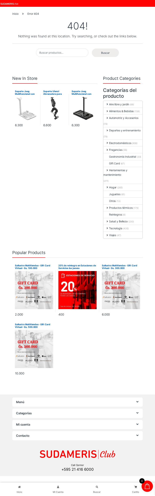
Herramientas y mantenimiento (115, 172)
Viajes (112, 235)
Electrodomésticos (120, 143)
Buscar (105, 52)
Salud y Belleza (118, 221)
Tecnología (115, 228)
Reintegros (115, 214)
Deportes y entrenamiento (125, 130)
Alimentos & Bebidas (121, 111)
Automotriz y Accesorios (123, 117)
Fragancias (115, 149)
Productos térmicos (121, 207)
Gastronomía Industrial (122, 156)
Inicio (15, 13)
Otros (112, 201)
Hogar (112, 187)
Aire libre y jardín (119, 104)
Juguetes (114, 194)
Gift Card (114, 163)
